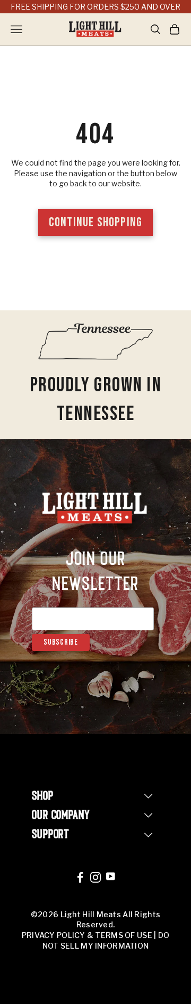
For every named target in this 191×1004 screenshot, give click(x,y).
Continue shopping (95, 222)
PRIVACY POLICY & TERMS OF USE (87, 935)
